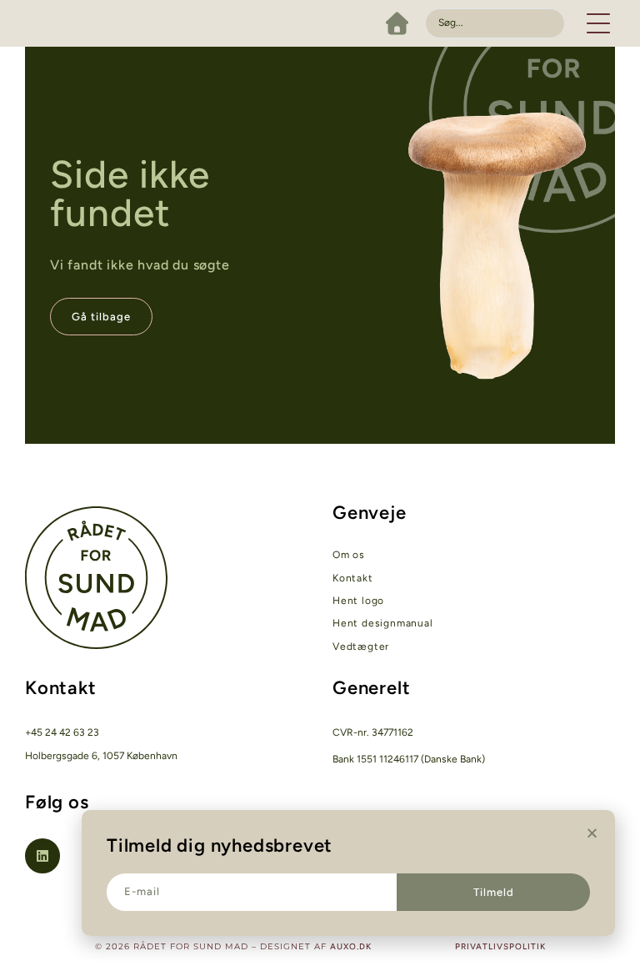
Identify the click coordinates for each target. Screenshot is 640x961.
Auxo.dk (351, 946)
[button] (598, 23)
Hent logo (358, 600)
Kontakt (352, 578)
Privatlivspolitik (500, 946)
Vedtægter (360, 646)
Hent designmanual (382, 623)
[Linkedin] (42, 855)
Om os (348, 555)
